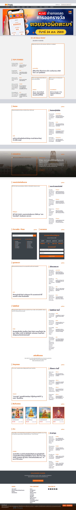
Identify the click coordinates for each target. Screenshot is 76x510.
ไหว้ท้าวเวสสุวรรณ (33, 497)
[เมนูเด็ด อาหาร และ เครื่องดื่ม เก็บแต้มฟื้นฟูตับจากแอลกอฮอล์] (52, 456)
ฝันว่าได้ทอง (17, 247)
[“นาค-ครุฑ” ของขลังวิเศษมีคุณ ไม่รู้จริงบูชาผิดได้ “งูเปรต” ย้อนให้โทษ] (29, 380)
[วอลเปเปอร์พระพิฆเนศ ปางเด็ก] (58, 412)
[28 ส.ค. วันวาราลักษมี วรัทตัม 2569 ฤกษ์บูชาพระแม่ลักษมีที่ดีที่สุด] (39, 82)
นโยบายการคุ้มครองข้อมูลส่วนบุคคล (18, 490)
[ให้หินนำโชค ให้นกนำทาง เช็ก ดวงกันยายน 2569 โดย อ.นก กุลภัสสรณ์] (48, 55)
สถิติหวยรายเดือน (33, 492)
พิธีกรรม (20, 77)
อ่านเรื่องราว (42, 170)
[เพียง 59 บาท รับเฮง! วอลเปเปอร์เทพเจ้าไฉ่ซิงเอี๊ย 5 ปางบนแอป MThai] (52, 212)
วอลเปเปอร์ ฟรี (32, 501)
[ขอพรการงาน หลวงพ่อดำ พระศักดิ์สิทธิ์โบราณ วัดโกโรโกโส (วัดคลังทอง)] (52, 131)
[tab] (33, 33)
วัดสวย (41, 7)
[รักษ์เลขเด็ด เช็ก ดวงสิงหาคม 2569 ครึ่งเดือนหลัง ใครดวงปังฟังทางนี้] (52, 272)
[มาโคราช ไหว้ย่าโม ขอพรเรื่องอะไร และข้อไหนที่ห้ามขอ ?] (15, 64)
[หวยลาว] (38, 34)
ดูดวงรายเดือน (35, 68)
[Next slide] (71, 22)
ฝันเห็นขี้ (16, 245)
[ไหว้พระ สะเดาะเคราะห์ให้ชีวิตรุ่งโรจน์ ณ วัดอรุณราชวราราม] (24, 166)
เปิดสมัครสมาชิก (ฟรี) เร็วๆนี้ (38, 480)
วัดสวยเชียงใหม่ (32, 490)
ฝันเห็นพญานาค (18, 242)
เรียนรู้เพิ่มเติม (69, 505)
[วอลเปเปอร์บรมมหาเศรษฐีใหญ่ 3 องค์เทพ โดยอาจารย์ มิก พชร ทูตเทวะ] (52, 221)
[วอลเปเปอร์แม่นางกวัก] (45, 412)
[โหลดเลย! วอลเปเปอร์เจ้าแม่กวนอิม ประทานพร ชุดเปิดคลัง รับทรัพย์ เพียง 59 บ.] (52, 202)
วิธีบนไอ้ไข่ (32, 496)
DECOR (57, 313)
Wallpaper (15, 211)
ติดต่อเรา (13, 491)
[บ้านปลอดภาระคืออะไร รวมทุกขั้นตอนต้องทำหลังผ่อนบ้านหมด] (52, 448)
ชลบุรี (14, 135)
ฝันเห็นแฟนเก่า (29, 241)
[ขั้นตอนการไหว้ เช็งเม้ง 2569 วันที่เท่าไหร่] (15, 79)
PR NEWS (20, 84)
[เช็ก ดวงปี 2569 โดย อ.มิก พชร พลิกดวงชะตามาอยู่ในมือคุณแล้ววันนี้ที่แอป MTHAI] (15, 86)
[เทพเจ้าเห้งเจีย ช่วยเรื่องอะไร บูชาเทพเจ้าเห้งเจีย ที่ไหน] (15, 72)
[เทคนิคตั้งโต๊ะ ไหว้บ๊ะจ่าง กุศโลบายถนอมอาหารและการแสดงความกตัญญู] (52, 331)
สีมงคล (57, 295)
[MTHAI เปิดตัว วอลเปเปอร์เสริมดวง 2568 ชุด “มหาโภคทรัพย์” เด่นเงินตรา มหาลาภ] (29, 198)
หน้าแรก (7, 7)
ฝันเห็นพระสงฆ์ (29, 242)
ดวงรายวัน (32, 494)
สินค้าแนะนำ (58, 4)
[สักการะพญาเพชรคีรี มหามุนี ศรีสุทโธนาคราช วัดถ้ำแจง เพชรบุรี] (52, 124)
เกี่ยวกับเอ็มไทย (14, 492)
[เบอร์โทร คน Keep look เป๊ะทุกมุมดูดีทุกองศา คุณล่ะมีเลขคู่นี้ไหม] (52, 281)
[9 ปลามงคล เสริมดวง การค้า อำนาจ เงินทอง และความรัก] (52, 322)
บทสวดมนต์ (46, 7)
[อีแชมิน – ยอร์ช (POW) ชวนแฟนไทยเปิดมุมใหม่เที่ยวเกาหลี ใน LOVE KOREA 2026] (52, 464)
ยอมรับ (64, 505)
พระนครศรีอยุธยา (53, 89)
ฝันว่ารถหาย (17, 246)
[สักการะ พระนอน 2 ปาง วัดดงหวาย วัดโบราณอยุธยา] (56, 82)
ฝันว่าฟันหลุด (29, 246)
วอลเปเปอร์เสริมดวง (34, 7)
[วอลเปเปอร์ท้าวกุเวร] (31, 412)
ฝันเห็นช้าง (29, 244)
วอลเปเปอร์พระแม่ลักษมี (34, 500)
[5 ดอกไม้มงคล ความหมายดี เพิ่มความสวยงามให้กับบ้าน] (52, 315)
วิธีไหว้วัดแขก (32, 499)
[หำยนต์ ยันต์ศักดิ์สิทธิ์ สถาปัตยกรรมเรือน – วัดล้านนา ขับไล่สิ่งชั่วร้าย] (52, 397)
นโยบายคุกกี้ (14, 489)
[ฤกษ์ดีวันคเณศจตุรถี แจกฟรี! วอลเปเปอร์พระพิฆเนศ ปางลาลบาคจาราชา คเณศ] (52, 193)
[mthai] (9, 4)
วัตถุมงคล (14, 394)
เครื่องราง (57, 372)
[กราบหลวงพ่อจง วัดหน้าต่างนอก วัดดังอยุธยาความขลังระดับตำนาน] (52, 116)
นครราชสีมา (21, 63)
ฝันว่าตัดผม (29, 245)
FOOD (14, 329)
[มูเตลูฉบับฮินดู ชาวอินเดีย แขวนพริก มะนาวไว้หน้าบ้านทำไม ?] (52, 382)
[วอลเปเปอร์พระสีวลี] (17, 412)
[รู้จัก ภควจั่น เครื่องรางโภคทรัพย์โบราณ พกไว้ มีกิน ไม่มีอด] (52, 374)
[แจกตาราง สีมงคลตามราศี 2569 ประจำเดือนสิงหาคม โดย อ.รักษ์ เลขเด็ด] (52, 297)
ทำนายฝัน (13, 7)
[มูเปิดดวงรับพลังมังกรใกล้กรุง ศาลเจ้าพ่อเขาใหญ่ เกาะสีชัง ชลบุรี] (29, 122)
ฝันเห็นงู (16, 241)
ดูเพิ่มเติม (62, 106)
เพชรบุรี (57, 122)
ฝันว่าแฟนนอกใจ (30, 247)
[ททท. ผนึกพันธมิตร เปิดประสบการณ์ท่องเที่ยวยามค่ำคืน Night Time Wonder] (52, 439)
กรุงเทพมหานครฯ (58, 137)
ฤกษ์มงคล (34, 89)
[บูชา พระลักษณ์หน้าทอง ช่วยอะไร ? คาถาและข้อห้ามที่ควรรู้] (52, 389)
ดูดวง (20, 70)
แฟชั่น (56, 337)
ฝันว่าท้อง (17, 244)
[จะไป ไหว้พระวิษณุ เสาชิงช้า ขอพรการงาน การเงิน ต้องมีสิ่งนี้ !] (52, 139)
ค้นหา (35, 235)
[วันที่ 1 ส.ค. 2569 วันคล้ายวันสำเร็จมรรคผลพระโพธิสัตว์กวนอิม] (52, 289)
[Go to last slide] (4, 22)
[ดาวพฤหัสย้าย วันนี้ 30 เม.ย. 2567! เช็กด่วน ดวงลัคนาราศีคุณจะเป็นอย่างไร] (15, 94)
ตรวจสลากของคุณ (52, 256)
